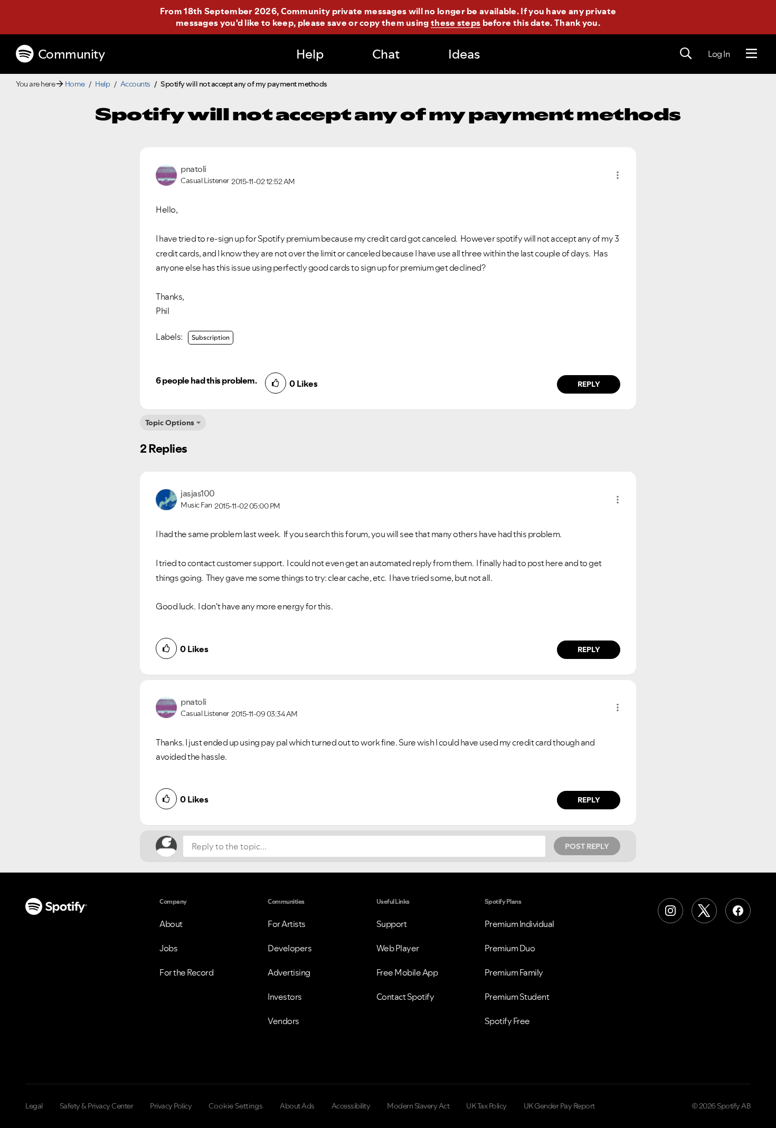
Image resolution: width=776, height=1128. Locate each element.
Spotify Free (507, 1021)
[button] (618, 175)
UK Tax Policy (486, 1106)
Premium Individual (519, 924)
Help (310, 54)
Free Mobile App (407, 972)
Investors (285, 996)
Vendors (283, 1021)
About (171, 924)
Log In (719, 54)
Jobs (168, 948)
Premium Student (517, 996)
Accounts (135, 84)
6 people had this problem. (206, 380)
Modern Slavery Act (418, 1106)
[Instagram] (670, 910)
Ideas (464, 54)
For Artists (287, 924)
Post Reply (587, 846)
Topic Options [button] (169, 422)
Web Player (397, 948)
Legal (34, 1106)
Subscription (211, 337)
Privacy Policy (171, 1106)
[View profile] (166, 174)
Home (75, 84)
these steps (455, 22)
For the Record (186, 972)
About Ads (297, 1106)
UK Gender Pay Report (559, 1106)
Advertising (289, 972)
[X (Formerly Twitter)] (704, 910)
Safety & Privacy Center (97, 1106)
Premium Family (514, 972)
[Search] (686, 54)
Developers (289, 948)
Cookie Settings (236, 1106)
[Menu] (751, 53)
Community (71, 54)
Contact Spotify (405, 996)
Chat (386, 54)
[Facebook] (738, 910)
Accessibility (351, 1106)
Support (391, 924)
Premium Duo (510, 948)
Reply (589, 384)
